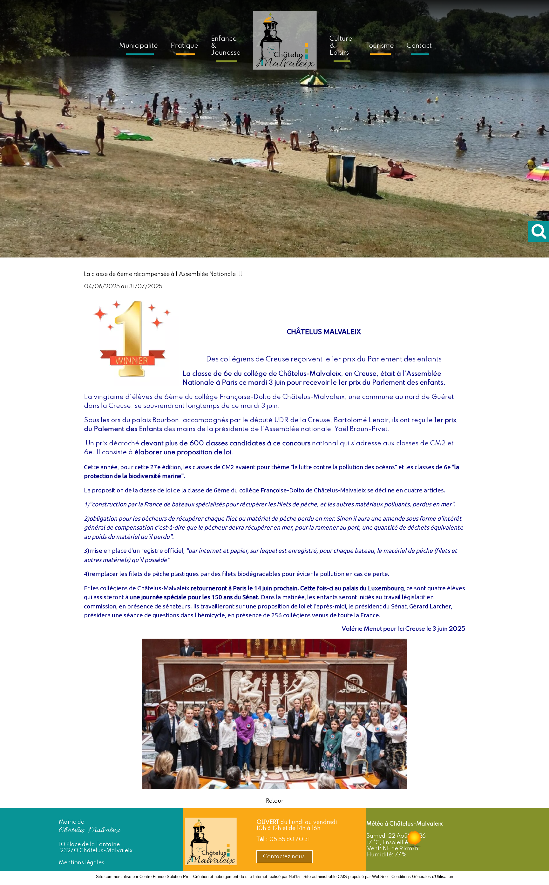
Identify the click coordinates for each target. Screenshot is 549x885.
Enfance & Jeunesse (226, 46)
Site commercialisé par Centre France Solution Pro (142, 876)
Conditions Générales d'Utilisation (422, 876)
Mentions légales (81, 863)
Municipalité (138, 46)
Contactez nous (284, 857)
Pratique (184, 46)
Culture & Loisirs (340, 46)
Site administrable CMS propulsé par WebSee (345, 876)
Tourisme (379, 46)
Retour (274, 801)
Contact (419, 46)
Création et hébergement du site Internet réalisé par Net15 (246, 876)
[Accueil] (285, 45)
